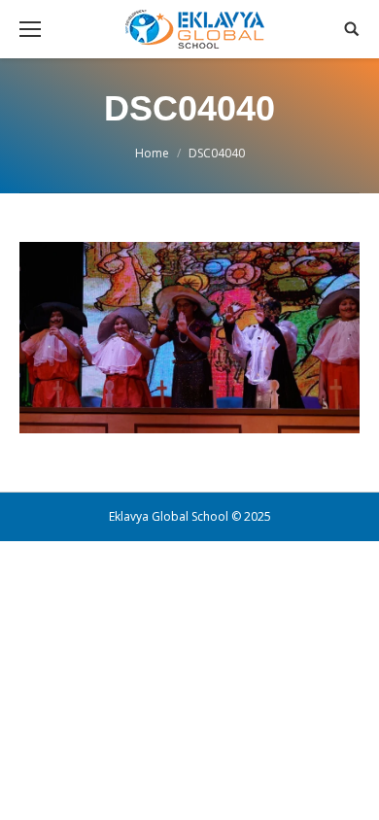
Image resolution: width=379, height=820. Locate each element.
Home (152, 153)
